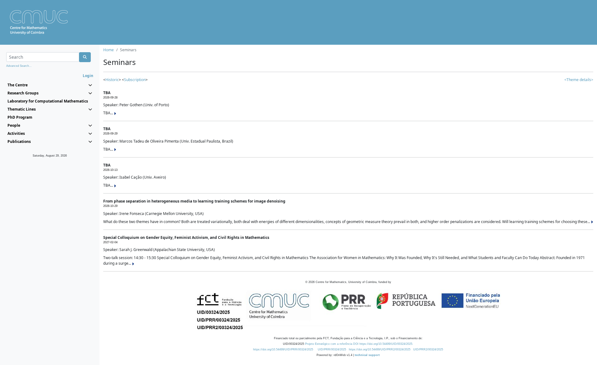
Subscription (135, 79)
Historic (112, 79)
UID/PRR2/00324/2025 (428, 349)
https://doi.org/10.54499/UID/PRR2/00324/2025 (379, 349)
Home (108, 49)
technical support (367, 355)
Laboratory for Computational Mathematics (47, 101)
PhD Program (19, 117)
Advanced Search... (19, 65)
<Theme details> (578, 79)
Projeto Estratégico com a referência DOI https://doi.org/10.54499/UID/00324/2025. (359, 343)
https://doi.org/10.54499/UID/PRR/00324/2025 (283, 349)
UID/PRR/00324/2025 (332, 349)
